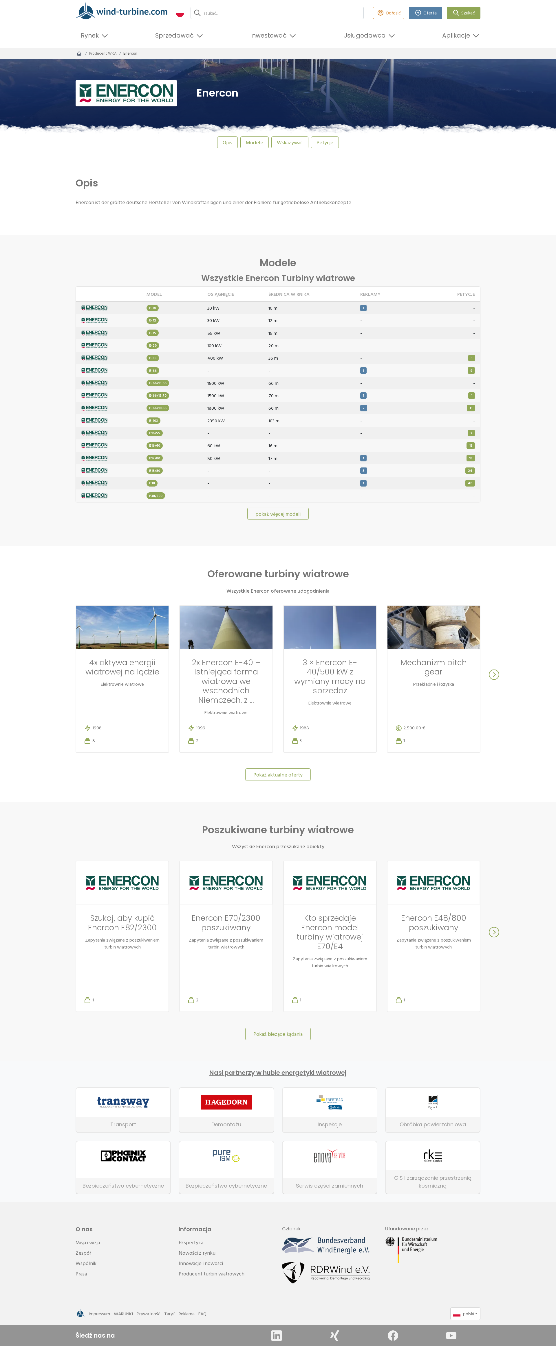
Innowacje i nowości (201, 1263)
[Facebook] (393, 1335)
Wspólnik (86, 1263)
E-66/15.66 (158, 383)
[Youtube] (451, 1335)
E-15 (152, 333)
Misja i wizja (88, 1242)
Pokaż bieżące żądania (278, 1034)
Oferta (430, 13)
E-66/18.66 (158, 408)
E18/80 (154, 470)
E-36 (152, 358)
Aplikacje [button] (456, 35)
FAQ (202, 1314)
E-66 (153, 370)
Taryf (169, 1314)
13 (470, 445)
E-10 (152, 308)
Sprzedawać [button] (174, 35)
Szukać (468, 13)
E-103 (153, 420)
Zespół (83, 1252)
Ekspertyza (191, 1242)
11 (470, 408)
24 (470, 470)
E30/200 (155, 495)
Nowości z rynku (197, 1252)
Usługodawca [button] (364, 35)
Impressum (99, 1314)
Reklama (187, 1314)
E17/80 (154, 458)
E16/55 (154, 433)
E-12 (152, 320)
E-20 (153, 345)
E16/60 (154, 445)
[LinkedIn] (276, 1335)
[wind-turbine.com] (79, 53)
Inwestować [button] (268, 35)
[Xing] (335, 1335)
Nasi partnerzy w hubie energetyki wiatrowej (278, 1072)
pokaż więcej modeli (278, 514)
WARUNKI (123, 1314)
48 (470, 483)
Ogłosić (393, 13)
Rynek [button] (90, 35)
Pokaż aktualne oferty (278, 774)
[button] (180, 13)
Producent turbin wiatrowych (211, 1273)
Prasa (81, 1273)
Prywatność (148, 1314)
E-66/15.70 (158, 395)
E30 (152, 483)
